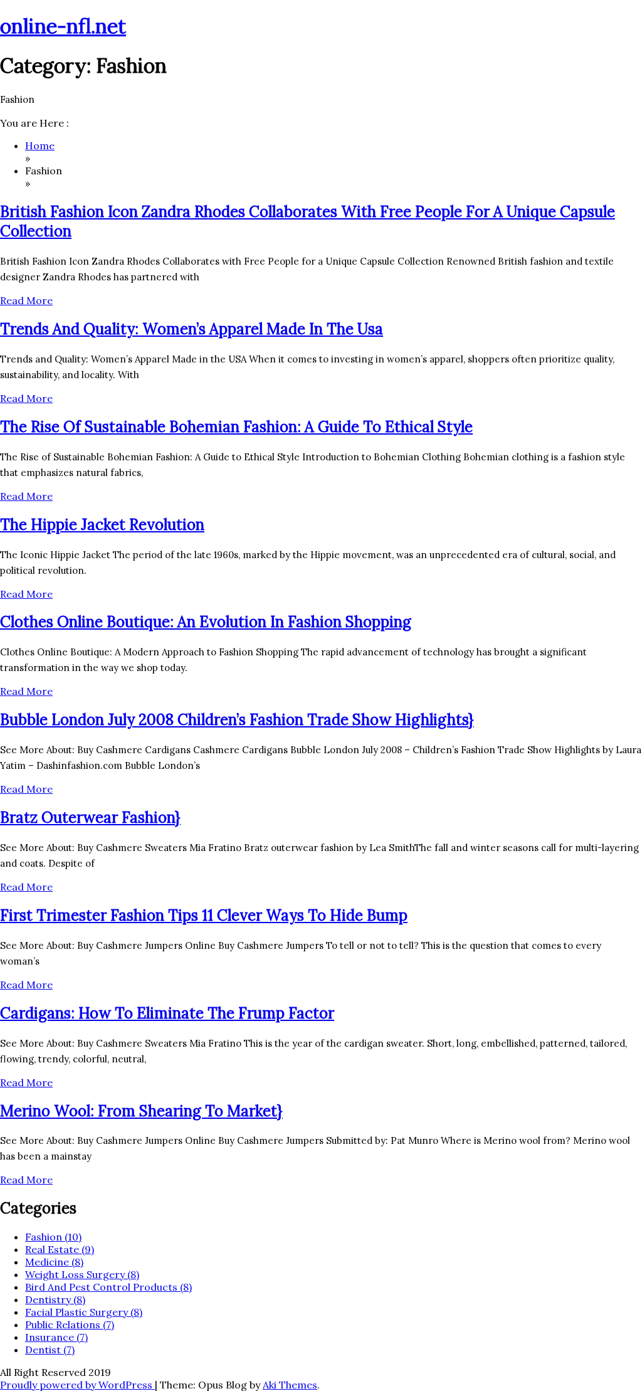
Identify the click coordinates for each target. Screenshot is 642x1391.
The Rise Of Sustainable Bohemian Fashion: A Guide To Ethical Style (236, 426)
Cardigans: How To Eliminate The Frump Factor (167, 1013)
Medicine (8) (54, 1262)
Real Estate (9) (59, 1249)
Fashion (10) (53, 1236)
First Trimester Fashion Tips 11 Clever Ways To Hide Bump (204, 915)
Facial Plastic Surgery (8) (83, 1312)
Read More (26, 300)
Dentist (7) (50, 1349)
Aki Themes (290, 1384)
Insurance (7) (56, 1337)
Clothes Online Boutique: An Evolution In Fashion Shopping (205, 622)
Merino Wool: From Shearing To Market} (141, 1111)
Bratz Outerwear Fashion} (90, 817)
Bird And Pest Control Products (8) (108, 1287)
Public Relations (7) (69, 1324)
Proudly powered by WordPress (77, 1384)
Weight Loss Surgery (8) (82, 1274)
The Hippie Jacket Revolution (102, 524)
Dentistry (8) (55, 1299)
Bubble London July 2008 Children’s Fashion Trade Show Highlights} (237, 719)
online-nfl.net (63, 26)
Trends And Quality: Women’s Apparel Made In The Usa (191, 329)
